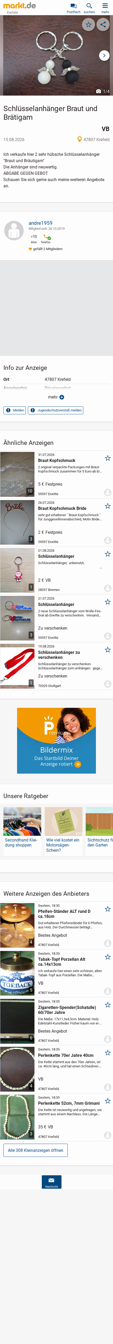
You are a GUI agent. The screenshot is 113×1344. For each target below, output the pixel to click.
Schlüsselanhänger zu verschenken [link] (59, 655)
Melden (18, 410)
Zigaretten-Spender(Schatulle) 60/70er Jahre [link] (67, 1010)
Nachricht (51, 1186)
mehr (53, 397)
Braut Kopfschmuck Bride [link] (62, 508)
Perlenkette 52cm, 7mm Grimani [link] (69, 1103)
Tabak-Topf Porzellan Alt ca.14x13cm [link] (61, 962)
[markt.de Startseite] (19, 5)
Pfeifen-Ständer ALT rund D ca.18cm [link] (64, 914)
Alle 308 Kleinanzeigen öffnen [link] (35, 1150)
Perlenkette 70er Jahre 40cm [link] (66, 1055)
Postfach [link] (73, 12)
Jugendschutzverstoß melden (60, 410)
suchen (89, 12)
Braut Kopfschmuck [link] (56, 460)
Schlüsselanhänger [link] (56, 556)
